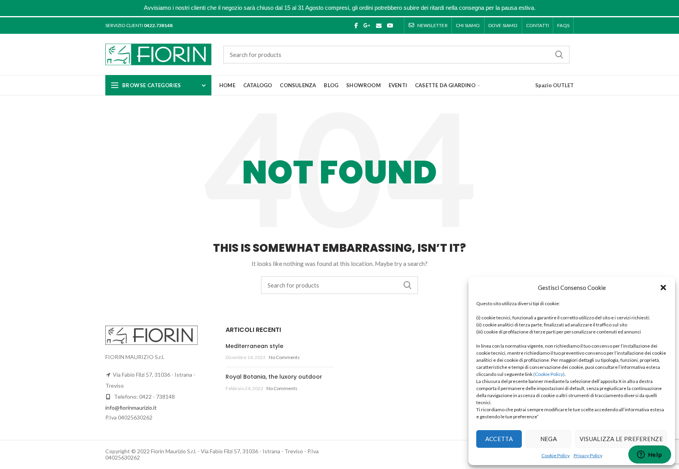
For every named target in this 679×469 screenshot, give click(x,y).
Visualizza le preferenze (621, 438)
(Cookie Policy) (549, 374)
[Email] (378, 25)
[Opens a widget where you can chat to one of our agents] (649, 455)
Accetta (499, 438)
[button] (663, 287)
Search (559, 55)
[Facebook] (356, 25)
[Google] (367, 25)
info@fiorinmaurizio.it (131, 407)
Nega (548, 438)
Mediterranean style (254, 346)
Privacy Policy (588, 455)
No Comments (284, 357)
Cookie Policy (555, 455)
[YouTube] (390, 25)
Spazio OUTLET (554, 85)
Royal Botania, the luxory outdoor (274, 377)
